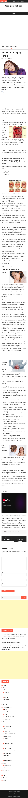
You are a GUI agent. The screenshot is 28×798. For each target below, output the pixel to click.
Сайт (3, 583)
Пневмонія (7, 719)
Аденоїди (6, 690)
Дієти (4, 685)
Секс (4, 775)
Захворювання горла (9, 531)
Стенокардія (7, 753)
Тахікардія (6, 755)
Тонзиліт (17, 531)
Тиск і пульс (7, 758)
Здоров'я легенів (7, 707)
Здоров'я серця (7, 722)
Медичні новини (7, 770)
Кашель (6, 714)
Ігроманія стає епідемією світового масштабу (14, 634)
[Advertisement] (14, 30)
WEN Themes (17, 796)
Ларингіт (6, 692)
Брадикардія (7, 726)
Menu (14, 13)
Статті (6, 697)
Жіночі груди (7, 765)
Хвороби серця (8, 760)
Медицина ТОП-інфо (14, 6)
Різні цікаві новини (8, 773)
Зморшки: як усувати (9, 767)
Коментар (4, 555)
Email (3, 578)
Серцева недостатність (10, 750)
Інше (5, 741)
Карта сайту (16, 793)
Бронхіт (6, 711)
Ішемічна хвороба (8, 743)
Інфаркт (6, 738)
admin (10, 58)
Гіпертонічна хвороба (9, 733)
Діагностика (7, 736)
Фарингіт (6, 702)
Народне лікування (9, 694)
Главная (10, 793)
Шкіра (4, 780)
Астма (5, 709)
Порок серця (7, 748)
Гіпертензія (7, 731)
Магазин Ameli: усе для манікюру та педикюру (14, 645)
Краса (4, 763)
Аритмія (6, 724)
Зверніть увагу (7, 705)
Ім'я (2, 572)
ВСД (5, 729)
